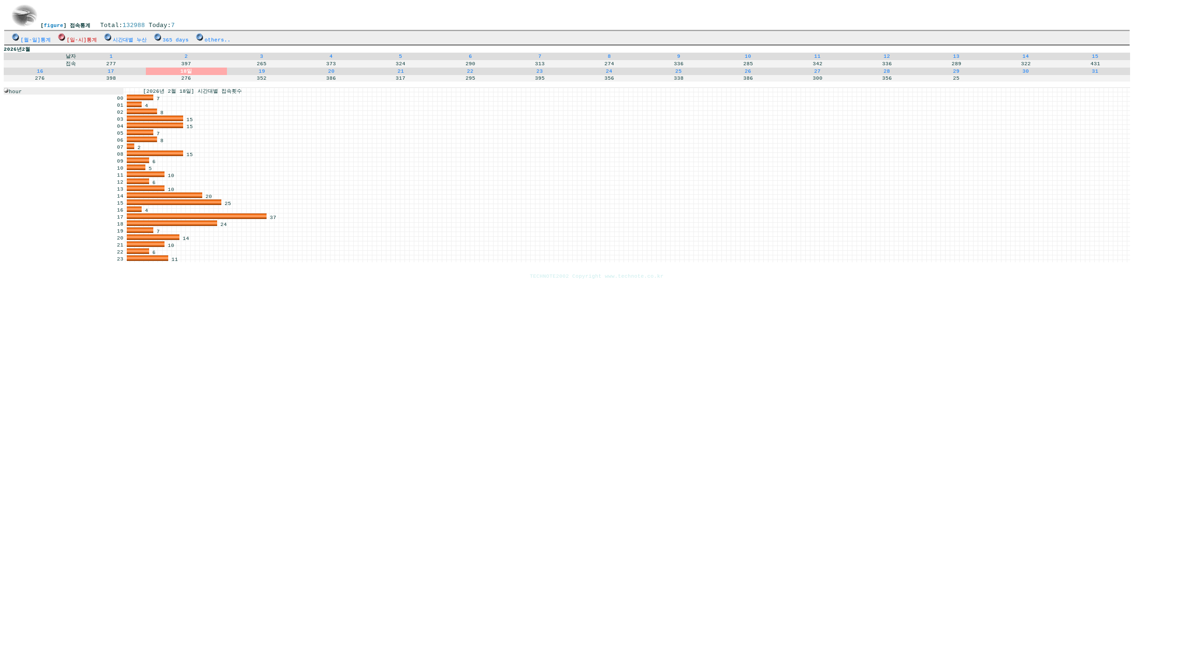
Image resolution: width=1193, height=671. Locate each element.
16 (40, 71)
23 (539, 71)
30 (1025, 71)
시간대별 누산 (130, 40)
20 (331, 71)
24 (609, 71)
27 (817, 71)
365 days (176, 40)
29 (956, 71)
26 (748, 71)
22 (470, 71)
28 (887, 71)
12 (887, 56)
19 (262, 71)
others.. (218, 40)
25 (678, 71)
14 (1025, 56)
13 (956, 56)
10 (748, 56)
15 (1095, 56)
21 (401, 71)
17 (111, 71)
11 (817, 56)
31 (1095, 71)
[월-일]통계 (36, 40)
